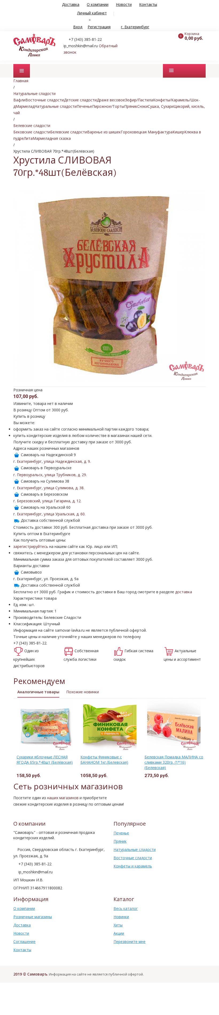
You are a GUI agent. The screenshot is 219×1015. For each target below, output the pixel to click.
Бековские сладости (31, 131)
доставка (183, 591)
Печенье (84, 106)
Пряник (130, 106)
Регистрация (99, 26)
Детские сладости (80, 99)
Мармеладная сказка (52, 138)
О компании (97, 4)
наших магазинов (63, 797)
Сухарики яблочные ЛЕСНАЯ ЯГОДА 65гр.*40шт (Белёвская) (45, 759)
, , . (52, 461)
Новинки (121, 916)
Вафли (19, 99)
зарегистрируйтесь (30, 546)
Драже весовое (111, 99)
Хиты (118, 925)
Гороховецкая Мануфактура (147, 131)
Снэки (142, 106)
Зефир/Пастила (139, 99)
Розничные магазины (32, 916)
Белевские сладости (68, 131)
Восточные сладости (44, 99)
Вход (77, 26)
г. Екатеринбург (135, 26)
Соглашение (24, 941)
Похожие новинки (82, 691)
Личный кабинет (92, 12)
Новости (124, 4)
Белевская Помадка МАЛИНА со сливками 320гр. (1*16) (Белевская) (173, 762)
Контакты (148, 4)
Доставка (70, 4)
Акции (119, 933)
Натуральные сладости (55, 106)
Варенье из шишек (104, 131)
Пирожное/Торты (108, 106)
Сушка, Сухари (161, 106)
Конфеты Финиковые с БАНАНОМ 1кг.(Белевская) (104, 759)
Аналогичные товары (38, 691)
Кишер (178, 131)
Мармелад (24, 106)
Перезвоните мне (130, 941)
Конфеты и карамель (133, 866)
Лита (28, 138)
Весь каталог (126, 908)
